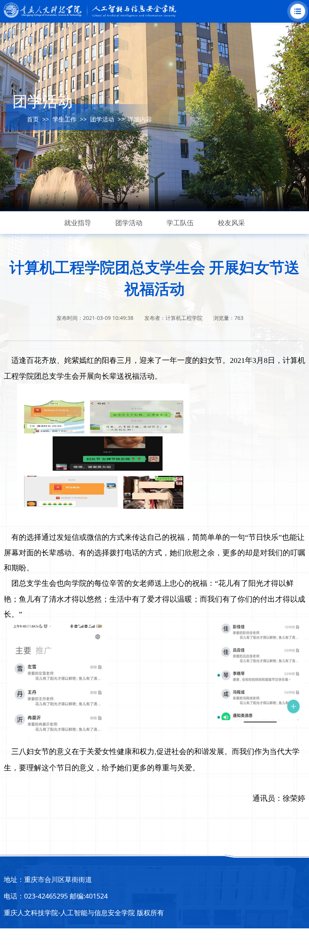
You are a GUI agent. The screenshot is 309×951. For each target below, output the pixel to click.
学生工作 (64, 119)
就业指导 (77, 222)
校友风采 (231, 222)
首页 (33, 119)
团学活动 (102, 119)
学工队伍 (180, 222)
